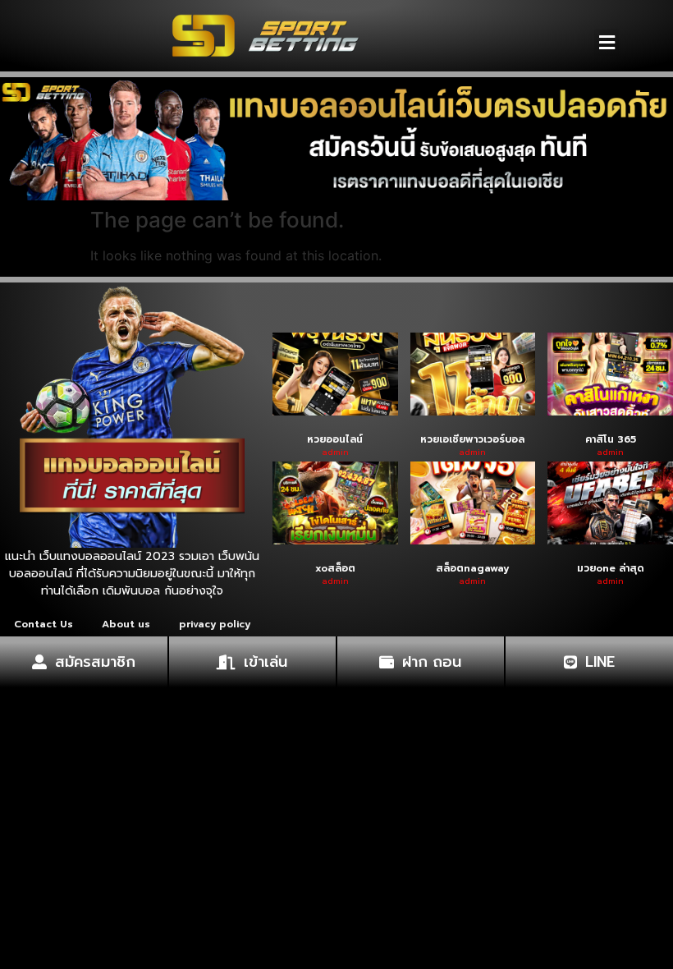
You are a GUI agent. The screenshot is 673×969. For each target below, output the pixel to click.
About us (126, 624)
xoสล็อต (335, 568)
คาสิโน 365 (610, 439)
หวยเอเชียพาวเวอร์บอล (472, 439)
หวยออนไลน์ (335, 439)
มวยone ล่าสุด (610, 568)
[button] (606, 42)
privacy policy (214, 624)
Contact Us (43, 624)
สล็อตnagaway (472, 568)
